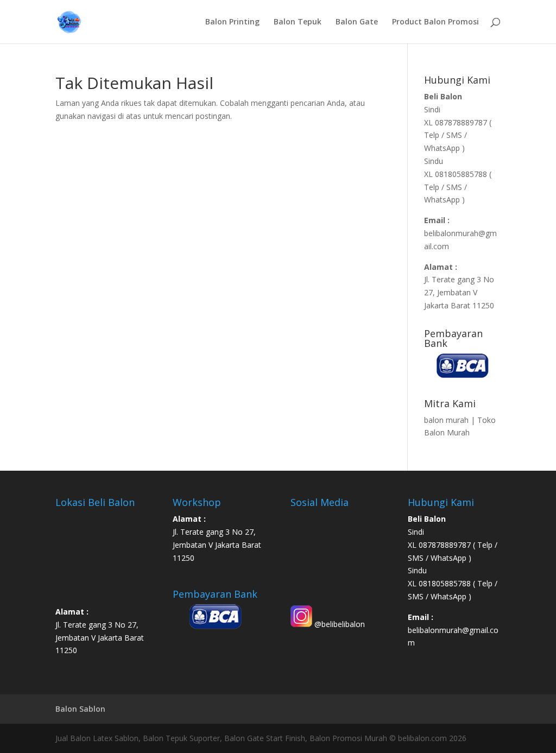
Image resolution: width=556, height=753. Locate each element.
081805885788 (461, 174)
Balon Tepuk (297, 22)
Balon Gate (357, 22)
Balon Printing (232, 22)
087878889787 (462, 122)
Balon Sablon (80, 709)
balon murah (446, 420)
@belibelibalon (338, 624)
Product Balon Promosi (435, 22)
